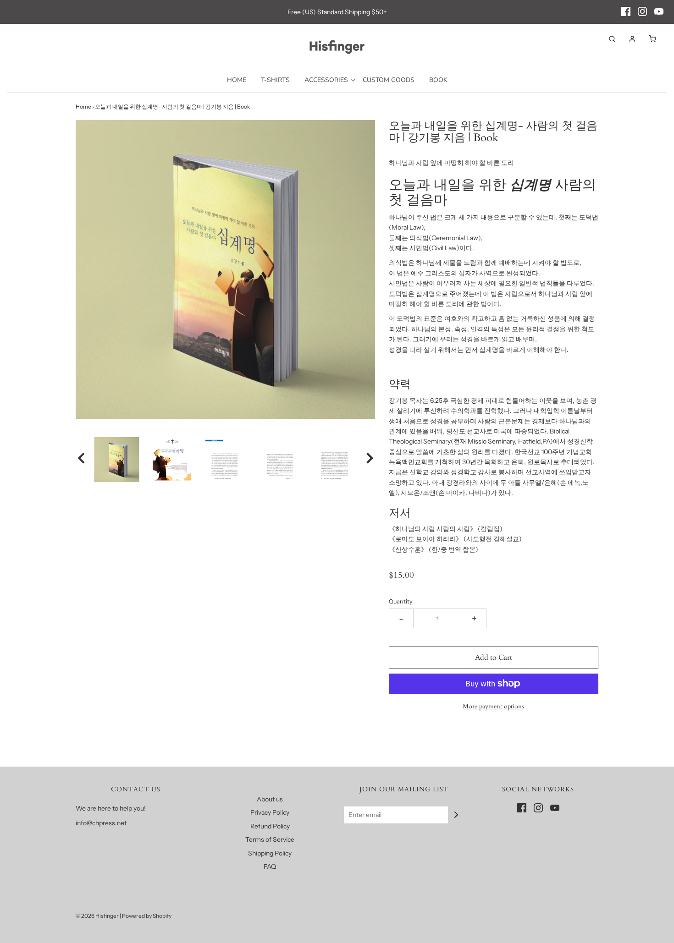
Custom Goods (388, 80)
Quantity (401, 601)
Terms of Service (269, 839)
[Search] (607, 39)
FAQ (270, 866)
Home (83, 106)
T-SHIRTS (275, 80)
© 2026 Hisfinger (97, 915)
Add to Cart (493, 657)
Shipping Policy (270, 853)
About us (270, 799)
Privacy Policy (269, 812)
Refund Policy (270, 826)
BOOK (438, 80)
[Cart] (648, 39)
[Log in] (628, 39)
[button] (81, 459)
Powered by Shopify (146, 915)
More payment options (493, 706)
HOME (236, 80)
